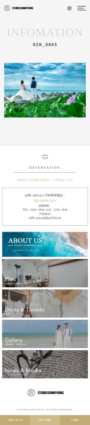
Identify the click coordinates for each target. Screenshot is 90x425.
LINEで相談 (44, 419)
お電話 (75, 419)
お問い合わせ (15, 419)
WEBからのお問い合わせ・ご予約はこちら (45, 180)
